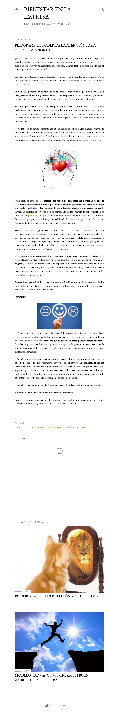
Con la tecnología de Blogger (62, 705)
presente (75, 427)
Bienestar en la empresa (47, 13)
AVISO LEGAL (56, 24)
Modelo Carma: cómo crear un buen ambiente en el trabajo (52, 677)
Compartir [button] (19, 423)
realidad (83, 427)
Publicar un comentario (37, 602)
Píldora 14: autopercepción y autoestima (56, 596)
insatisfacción (49, 427)
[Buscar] (102, 9)
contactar (57, 403)
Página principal (35, 24)
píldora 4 (32, 215)
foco (34, 427)
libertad (59, 427)
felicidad (27, 427)
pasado (67, 427)
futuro (40, 427)
